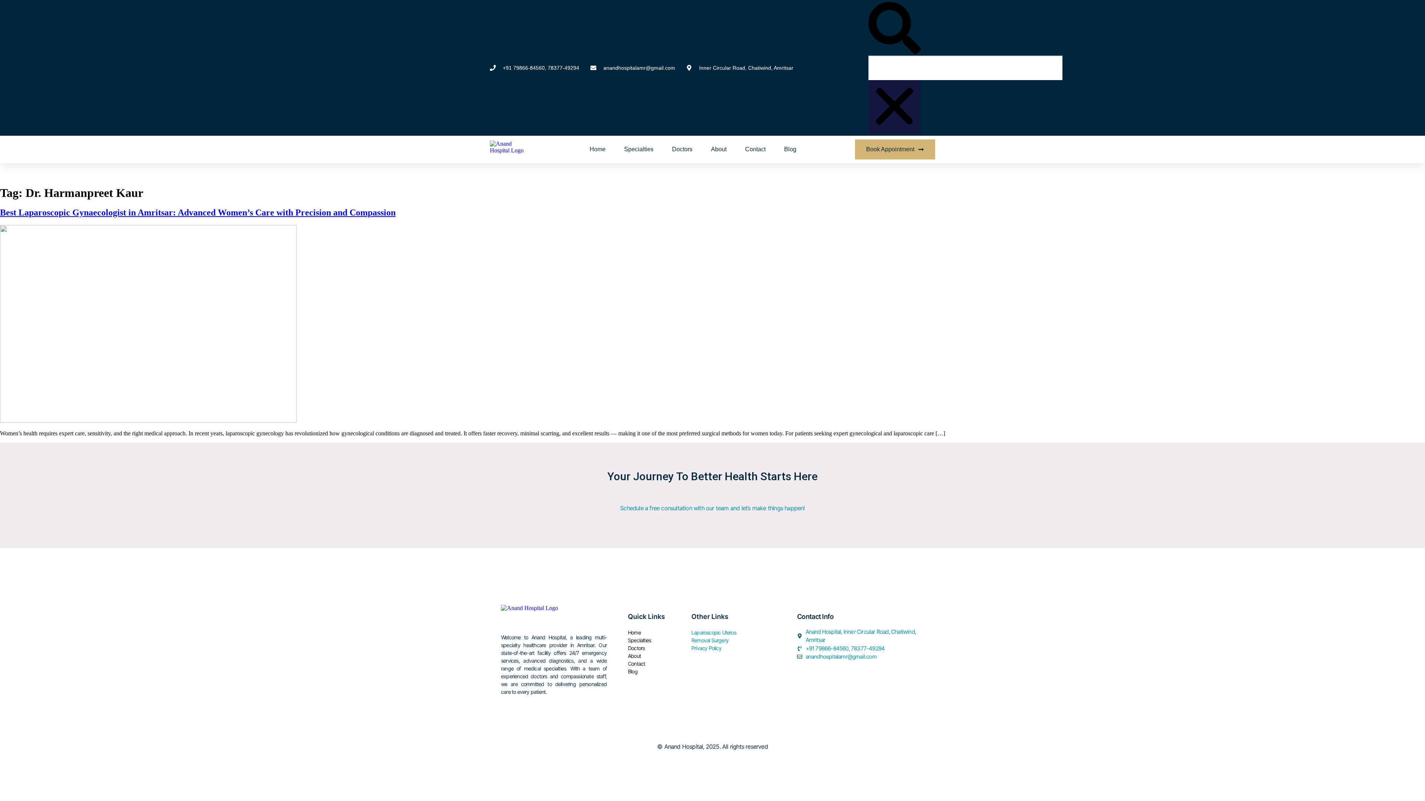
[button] (894, 29)
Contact (755, 149)
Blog (790, 149)
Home (598, 149)
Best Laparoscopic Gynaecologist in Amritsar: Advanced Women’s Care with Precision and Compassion (198, 212)
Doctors (682, 149)
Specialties (638, 149)
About (719, 149)
